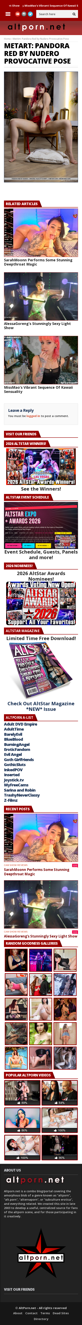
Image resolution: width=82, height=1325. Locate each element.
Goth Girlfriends (19, 759)
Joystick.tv (14, 780)
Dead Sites (61, 1313)
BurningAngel (16, 744)
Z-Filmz (11, 800)
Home (7, 38)
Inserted (12, 774)
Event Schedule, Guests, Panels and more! (41, 554)
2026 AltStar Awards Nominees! (41, 576)
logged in (33, 416)
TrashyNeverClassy (22, 795)
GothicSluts (14, 764)
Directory (41, 1319)
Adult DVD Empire (20, 724)
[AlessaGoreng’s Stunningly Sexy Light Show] (41, 296)
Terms (45, 1313)
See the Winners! (41, 488)
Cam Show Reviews (15, 865)
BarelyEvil (13, 734)
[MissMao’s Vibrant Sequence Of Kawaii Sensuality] (41, 360)
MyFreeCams (16, 785)
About (17, 1313)
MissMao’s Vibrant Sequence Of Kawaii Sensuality (34, 5)
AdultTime (14, 729)
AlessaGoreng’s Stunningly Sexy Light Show (37, 325)
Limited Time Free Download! (41, 638)
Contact (31, 1313)
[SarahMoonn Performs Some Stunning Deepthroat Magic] (41, 233)
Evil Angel (13, 754)
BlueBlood (13, 739)
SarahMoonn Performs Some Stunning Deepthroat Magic (38, 262)
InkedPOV (13, 769)
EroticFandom (17, 749)
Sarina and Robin (19, 790)
